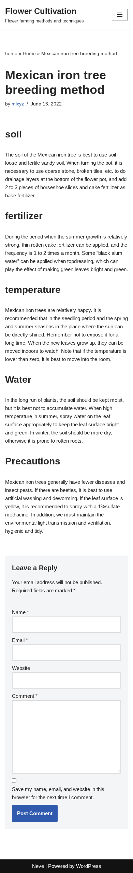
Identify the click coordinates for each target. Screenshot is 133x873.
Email (20, 640)
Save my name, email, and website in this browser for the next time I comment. (58, 793)
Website (21, 668)
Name (20, 612)
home (11, 53)
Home (29, 53)
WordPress (88, 866)
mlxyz (18, 103)
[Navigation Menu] (120, 14)
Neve (38, 866)
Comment (25, 696)
